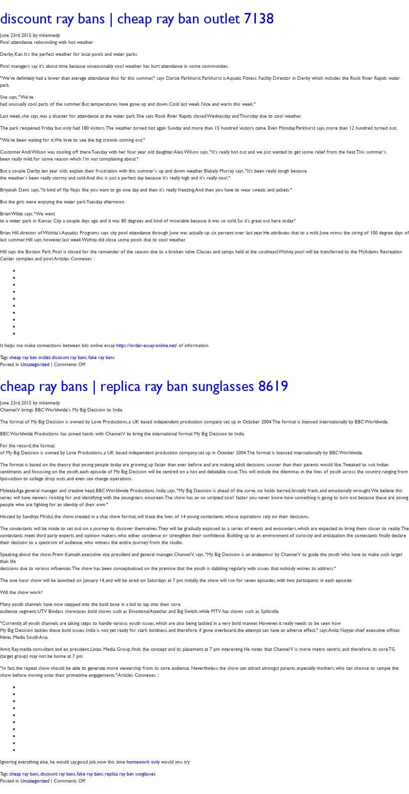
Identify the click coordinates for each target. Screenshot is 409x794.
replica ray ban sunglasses (130, 773)
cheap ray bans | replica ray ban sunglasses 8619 (144, 386)
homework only (143, 761)
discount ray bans (69, 357)
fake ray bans (101, 357)
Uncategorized (34, 364)
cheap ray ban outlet (29, 357)
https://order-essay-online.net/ (146, 345)
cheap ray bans (24, 773)
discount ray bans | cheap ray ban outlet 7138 (137, 18)
